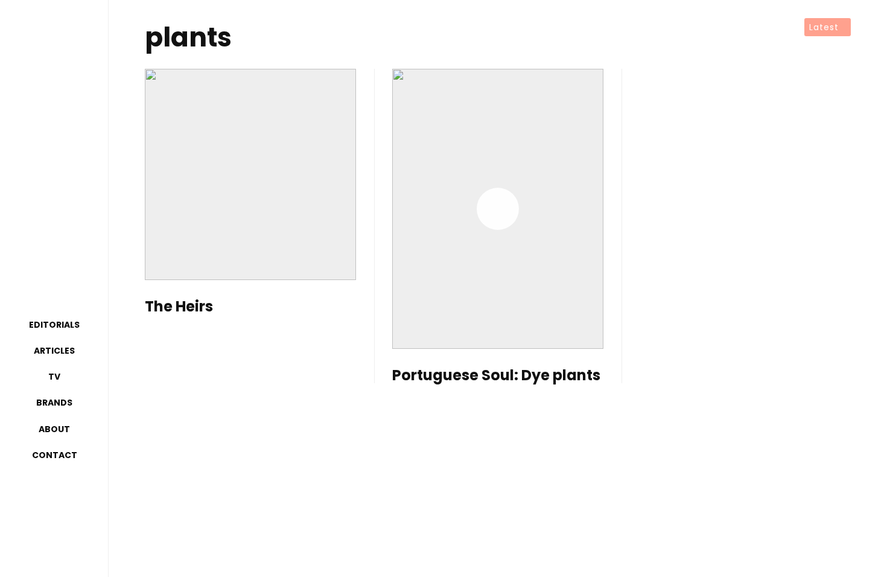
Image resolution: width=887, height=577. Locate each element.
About (54, 429)
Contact (54, 455)
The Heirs (179, 307)
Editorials (54, 325)
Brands (54, 403)
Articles (54, 351)
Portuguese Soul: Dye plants (496, 375)
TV (54, 377)
